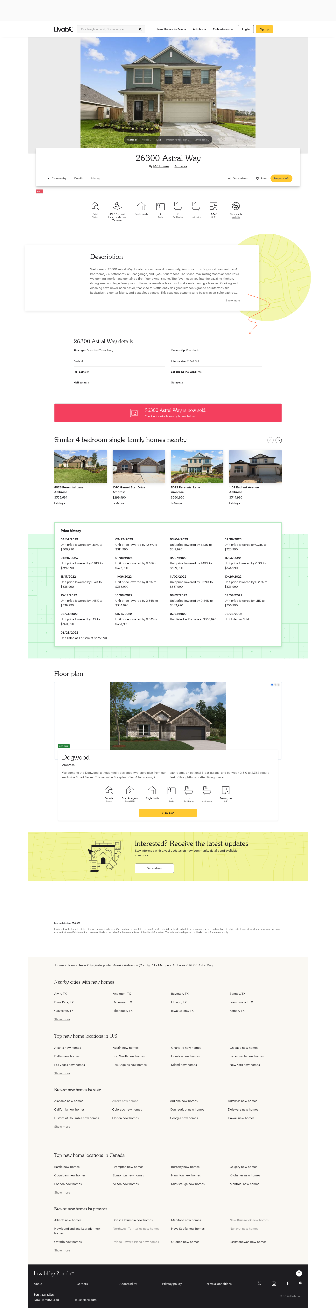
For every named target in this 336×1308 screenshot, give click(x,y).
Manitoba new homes (186, 1220)
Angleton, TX (122, 993)
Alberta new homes (67, 1220)
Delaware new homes (243, 1109)
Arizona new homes (184, 1101)
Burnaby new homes (185, 1167)
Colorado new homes (127, 1109)
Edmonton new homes (128, 1175)
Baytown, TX (180, 993)
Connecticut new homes (187, 1109)
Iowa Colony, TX (182, 1011)
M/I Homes (161, 166)
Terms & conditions (218, 1284)
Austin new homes (125, 1048)
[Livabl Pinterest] (300, 1283)
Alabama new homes (68, 1101)
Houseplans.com (85, 1300)
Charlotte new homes (186, 1048)
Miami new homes (184, 1065)
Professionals (221, 29)
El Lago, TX (179, 1002)
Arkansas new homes (242, 1101)
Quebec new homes (185, 1242)
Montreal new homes (244, 1184)
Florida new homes (125, 1118)
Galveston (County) (137, 965)
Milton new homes (126, 1184)
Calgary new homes (243, 1167)
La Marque (161, 965)
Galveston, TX (64, 1011)
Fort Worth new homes (129, 1056)
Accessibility (128, 1284)
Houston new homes (185, 1056)
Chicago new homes (244, 1048)
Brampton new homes (128, 1167)
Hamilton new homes (186, 1175)
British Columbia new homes (133, 1220)
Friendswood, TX (241, 1002)
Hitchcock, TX (123, 1011)
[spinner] (140, 29)
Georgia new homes (184, 1118)
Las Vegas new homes (69, 1065)
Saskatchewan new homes (248, 1242)
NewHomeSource (46, 1300)
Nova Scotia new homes (188, 1228)
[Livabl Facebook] (288, 1283)
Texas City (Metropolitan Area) (100, 965)
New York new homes (245, 1065)
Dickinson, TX (122, 1002)
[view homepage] (63, 29)
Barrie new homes (67, 1167)
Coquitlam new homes (70, 1175)
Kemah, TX (237, 1011)
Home (59, 965)
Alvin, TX (60, 993)
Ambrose (181, 166)
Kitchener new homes (245, 1175)
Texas (71, 965)
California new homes (69, 1109)
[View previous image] (41, 97)
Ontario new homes (68, 1242)
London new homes (68, 1184)
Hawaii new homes (241, 1118)
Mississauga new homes (188, 1184)
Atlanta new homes (67, 1048)
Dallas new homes (67, 1056)
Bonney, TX (237, 993)
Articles (198, 29)
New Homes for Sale (170, 29)
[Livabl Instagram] (274, 1284)
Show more (233, 300)
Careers (82, 1284)
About (38, 1284)
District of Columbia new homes (76, 1118)
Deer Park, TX (64, 1002)
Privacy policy (172, 1284)
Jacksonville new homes (247, 1056)
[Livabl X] (259, 1283)
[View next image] (295, 97)
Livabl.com (201, 932)
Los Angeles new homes (130, 1065)
